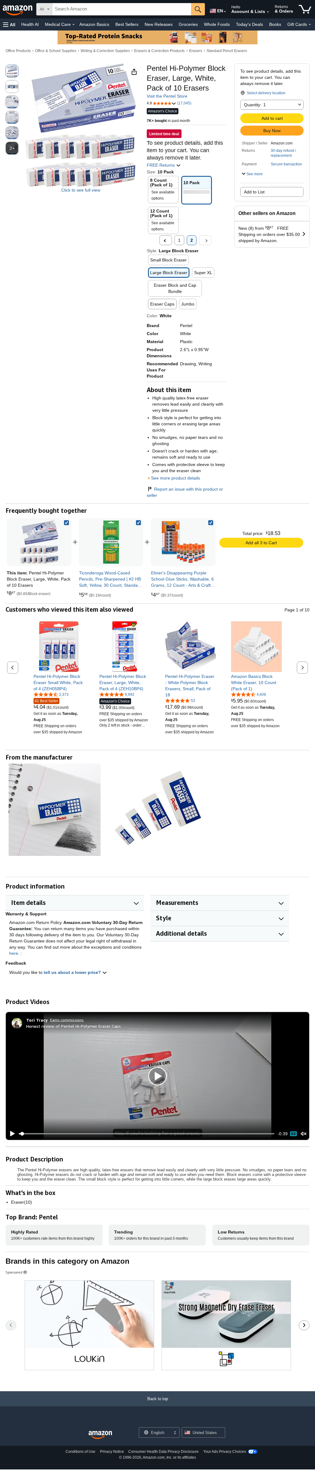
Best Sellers (126, 24)
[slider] (146, 1133)
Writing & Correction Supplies (105, 51)
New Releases (159, 24)
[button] (9, 24)
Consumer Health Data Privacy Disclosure (163, 1451)
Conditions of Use (80, 1451)
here (13, 953)
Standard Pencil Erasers (226, 51)
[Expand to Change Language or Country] (225, 11)
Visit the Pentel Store (167, 96)
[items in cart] (305, 9)
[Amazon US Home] (100, 1435)
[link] (111, 542)
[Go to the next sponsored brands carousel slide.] (304, 1325)
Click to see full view (80, 190)
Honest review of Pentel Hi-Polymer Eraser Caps (73, 1026)
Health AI (30, 24)
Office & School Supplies (55, 51)
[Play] (11, 1134)
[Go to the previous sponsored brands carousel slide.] (11, 1325)
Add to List (254, 191)
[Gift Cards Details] (310, 24)
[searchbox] (121, 9)
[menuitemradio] (293, 1133)
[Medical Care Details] (73, 24)
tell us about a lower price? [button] (73, 972)
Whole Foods (217, 24)
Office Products (18, 51)
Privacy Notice (112, 1451)
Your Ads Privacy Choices (224, 1451)
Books (275, 24)
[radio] (12, 71)
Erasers (195, 51)
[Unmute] (304, 1133)
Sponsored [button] (14, 1272)
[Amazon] (18, 9)
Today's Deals (249, 24)
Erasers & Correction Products (159, 51)
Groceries (188, 24)
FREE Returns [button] (161, 165)
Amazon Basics (94, 24)
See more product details (175, 478)
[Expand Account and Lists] (268, 12)
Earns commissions (67, 1020)
